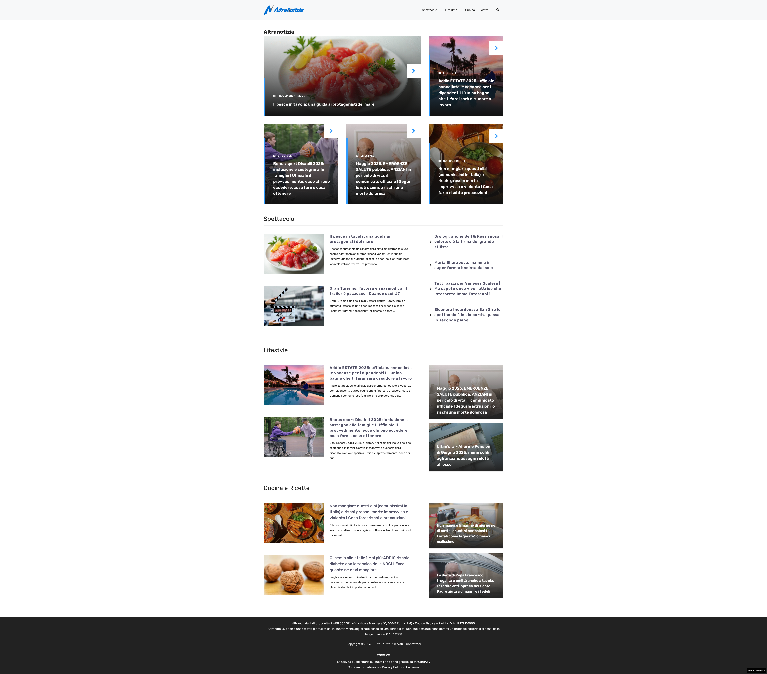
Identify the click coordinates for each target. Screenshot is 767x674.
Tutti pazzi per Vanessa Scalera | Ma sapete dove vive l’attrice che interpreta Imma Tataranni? (467, 288)
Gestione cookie (756, 670)
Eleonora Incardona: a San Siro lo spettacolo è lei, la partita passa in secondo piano (467, 314)
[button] (497, 10)
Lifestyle (451, 10)
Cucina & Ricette (476, 10)
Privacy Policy (392, 667)
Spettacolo (429, 10)
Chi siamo (355, 667)
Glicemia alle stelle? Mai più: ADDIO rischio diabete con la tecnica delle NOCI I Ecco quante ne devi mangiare (370, 563)
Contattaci (413, 644)
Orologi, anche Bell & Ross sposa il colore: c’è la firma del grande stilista (468, 241)
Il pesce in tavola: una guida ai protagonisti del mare (324, 104)
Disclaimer (412, 667)
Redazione (372, 667)
